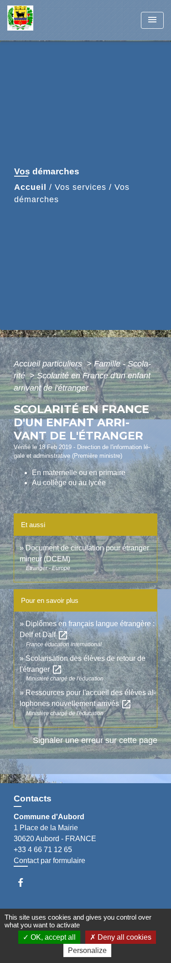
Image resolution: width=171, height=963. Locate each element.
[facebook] (25, 882)
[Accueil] (41, 20)
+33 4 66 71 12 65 (43, 849)
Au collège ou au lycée (69, 483)
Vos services (80, 187)
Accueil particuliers (49, 363)
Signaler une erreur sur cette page (95, 740)
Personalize (87, 950)
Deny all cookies (123, 937)
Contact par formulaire (49, 860)
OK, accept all (52, 937)
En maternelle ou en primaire (78, 472)
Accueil (30, 187)
